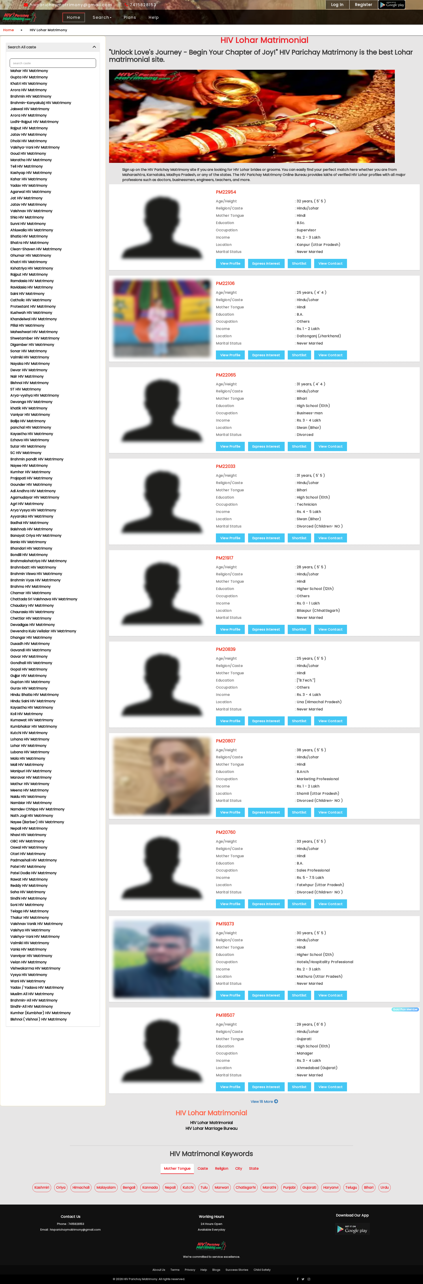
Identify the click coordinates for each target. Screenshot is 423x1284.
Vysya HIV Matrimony (28, 974)
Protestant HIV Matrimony (33, 306)
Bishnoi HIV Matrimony (29, 382)
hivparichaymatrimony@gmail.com (70, 5)
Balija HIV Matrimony (28, 421)
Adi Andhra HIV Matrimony (33, 490)
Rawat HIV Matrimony (29, 879)
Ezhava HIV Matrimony (29, 439)
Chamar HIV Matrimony (30, 592)
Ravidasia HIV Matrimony (31, 287)
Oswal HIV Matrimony (28, 847)
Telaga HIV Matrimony (29, 911)
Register (363, 4)
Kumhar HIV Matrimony (30, 471)
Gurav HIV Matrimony (28, 688)
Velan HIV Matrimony (28, 962)
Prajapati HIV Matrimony (31, 478)
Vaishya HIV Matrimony (30, 930)
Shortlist (299, 263)
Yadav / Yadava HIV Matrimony (37, 987)
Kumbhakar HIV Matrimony (33, 726)
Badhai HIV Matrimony (29, 522)
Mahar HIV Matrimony (29, 70)
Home (73, 17)
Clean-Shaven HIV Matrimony (36, 249)
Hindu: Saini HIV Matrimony (33, 701)
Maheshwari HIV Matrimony (34, 331)
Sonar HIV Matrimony (28, 351)
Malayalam (106, 1187)
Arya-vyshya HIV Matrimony (34, 395)
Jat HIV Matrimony (26, 198)
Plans (130, 17)
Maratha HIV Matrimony (31, 159)
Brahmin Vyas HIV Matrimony (35, 580)
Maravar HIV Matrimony (31, 777)
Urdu (384, 1187)
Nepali (170, 1187)
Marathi (269, 1187)
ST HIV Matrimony (25, 389)
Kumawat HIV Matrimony (31, 720)
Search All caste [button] (22, 47)
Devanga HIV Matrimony (31, 401)
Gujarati (309, 1187)
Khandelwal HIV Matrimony (33, 319)
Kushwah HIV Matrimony (31, 312)
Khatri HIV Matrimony (28, 83)
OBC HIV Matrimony (27, 841)
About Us (158, 1270)
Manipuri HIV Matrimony (31, 771)
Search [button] (101, 17)
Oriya (60, 1187)
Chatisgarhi (246, 1187)
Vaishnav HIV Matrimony (31, 210)
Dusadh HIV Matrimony (30, 643)
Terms (175, 1270)
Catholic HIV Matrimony (30, 300)
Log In (337, 4)
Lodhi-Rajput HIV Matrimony (34, 121)
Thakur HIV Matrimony (29, 917)
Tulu (204, 1187)
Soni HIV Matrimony (27, 904)
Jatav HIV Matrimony (28, 134)
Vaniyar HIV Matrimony (30, 414)
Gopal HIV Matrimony (28, 669)
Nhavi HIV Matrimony (28, 834)
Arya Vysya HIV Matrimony (33, 510)
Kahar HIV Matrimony (28, 179)
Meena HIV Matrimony (29, 790)
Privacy (190, 1270)
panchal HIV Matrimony (30, 427)
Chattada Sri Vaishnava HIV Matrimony (43, 599)
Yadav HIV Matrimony (28, 185)
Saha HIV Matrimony (27, 891)
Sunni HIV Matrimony (28, 223)
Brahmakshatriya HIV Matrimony (38, 560)
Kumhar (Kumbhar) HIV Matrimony (40, 1012)
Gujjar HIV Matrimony (28, 675)
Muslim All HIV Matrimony (32, 993)
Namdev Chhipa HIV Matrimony (37, 809)
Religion (221, 1168)
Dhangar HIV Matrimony (31, 637)
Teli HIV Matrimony (26, 166)
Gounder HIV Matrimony (31, 484)
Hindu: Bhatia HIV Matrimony (34, 694)
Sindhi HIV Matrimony (28, 898)
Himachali (80, 1187)
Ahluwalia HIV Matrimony (31, 230)
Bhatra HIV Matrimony (29, 242)
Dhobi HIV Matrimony (28, 140)
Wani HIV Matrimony (27, 981)
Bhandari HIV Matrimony (31, 548)
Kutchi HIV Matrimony (29, 732)
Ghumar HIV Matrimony (30, 255)
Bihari (368, 1187)
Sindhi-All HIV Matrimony (31, 1006)
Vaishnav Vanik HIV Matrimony (36, 923)
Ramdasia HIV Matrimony (32, 280)
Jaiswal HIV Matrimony (29, 108)
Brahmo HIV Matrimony (30, 586)
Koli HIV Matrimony (26, 713)
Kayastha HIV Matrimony (31, 433)
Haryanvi (330, 1187)
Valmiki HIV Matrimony (29, 357)
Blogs (216, 1270)
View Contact (331, 263)
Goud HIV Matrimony (28, 153)
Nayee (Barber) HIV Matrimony (37, 822)
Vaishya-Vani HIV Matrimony (35, 147)
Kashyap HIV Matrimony (31, 172)
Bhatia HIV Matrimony (29, 236)
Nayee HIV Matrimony (29, 465)
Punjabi (289, 1187)
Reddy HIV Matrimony (29, 885)
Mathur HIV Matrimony (29, 783)
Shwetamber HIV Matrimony (34, 338)
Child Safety (262, 1270)
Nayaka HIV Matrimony (30, 363)
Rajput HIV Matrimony (29, 128)
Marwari (222, 1187)
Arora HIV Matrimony (28, 89)
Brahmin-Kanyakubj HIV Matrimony (40, 102)
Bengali (129, 1187)
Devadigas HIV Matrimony (32, 624)
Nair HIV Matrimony (27, 376)
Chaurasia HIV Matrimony (32, 611)
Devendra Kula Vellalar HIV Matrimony (43, 631)
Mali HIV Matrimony (27, 764)
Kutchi (188, 1187)
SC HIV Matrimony (25, 452)
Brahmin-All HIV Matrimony (34, 1000)
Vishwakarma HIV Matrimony (35, 968)
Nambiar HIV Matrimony (31, 802)
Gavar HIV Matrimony (29, 656)
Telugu (351, 1187)
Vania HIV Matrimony (28, 949)
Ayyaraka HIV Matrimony (31, 516)
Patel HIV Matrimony (28, 866)
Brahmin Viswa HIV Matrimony (36, 573)
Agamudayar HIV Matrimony (34, 497)
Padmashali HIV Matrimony (33, 860)
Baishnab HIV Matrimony (31, 529)
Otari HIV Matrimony (28, 853)
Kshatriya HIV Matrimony (31, 268)
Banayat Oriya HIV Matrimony (35, 535)
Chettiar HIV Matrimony (30, 618)
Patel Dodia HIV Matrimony (33, 872)
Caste (203, 1168)
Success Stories (237, 1270)
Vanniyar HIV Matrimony (31, 955)
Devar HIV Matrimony (28, 370)
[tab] (53, 47)
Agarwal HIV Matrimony (30, 191)
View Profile (230, 263)
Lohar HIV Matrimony (28, 745)
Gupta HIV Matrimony (29, 77)
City (238, 1168)
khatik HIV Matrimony (28, 408)
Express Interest (266, 263)
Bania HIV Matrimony (28, 541)
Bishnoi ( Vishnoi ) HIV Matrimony (38, 1019)
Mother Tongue (177, 1168)
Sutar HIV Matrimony (28, 446)
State (254, 1168)
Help (154, 17)
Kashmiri (41, 1187)
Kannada (150, 1187)
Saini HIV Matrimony (27, 293)
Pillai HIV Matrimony (27, 325)
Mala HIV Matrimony (27, 758)
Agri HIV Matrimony (27, 503)
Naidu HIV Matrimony (28, 796)
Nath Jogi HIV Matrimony (31, 815)
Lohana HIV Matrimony (29, 739)
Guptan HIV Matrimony (30, 681)
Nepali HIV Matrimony (29, 828)
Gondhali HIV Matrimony (31, 662)
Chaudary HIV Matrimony (32, 605)
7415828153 (142, 5)
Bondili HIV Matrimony (29, 554)
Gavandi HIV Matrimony (30, 650)
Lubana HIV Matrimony (29, 752)
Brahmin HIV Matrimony (30, 96)
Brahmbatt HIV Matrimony (33, 567)
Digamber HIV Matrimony (32, 344)
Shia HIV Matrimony (27, 217)
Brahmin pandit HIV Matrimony (36, 459)
